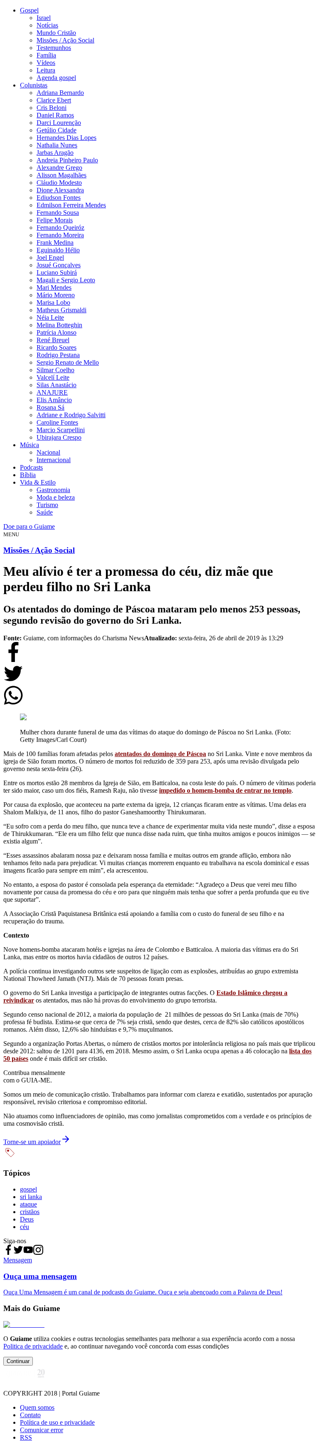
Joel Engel (50, 257)
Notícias (47, 25)
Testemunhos (54, 47)
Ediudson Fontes (59, 197)
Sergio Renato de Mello (68, 362)
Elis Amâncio (54, 399)
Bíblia (28, 474)
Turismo (47, 504)
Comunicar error (41, 1429)
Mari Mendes (54, 287)
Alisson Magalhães (61, 175)
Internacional (54, 459)
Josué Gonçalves (59, 265)
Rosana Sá (50, 407)
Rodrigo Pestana (58, 354)
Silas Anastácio (56, 384)
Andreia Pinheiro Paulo (67, 160)
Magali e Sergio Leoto (66, 280)
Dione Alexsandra (60, 190)
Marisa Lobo (53, 302)
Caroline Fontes (57, 422)
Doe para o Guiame (29, 526)
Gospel (29, 10)
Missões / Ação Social (65, 40)
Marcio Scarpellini (61, 429)
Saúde (45, 512)
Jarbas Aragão (55, 152)
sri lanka (31, 1196)
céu (24, 1226)
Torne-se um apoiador (32, 1141)
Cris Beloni (51, 107)
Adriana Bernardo (60, 92)
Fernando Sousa (58, 212)
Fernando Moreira (60, 235)
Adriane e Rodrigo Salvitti (71, 414)
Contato (30, 1414)
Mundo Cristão (56, 32)
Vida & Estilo (38, 482)
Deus (27, 1219)
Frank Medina (55, 242)
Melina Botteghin (59, 324)
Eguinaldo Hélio (58, 250)
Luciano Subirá (57, 272)
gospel (28, 1189)
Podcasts (31, 467)
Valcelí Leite (53, 377)
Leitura (46, 70)
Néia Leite (50, 317)
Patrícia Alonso (56, 332)
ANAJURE (52, 392)
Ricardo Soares (56, 347)
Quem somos (37, 1407)
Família (46, 55)
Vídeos (46, 62)
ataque (28, 1204)
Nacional (48, 452)
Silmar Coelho (55, 369)
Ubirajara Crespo (59, 437)
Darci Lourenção (59, 122)
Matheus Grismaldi (61, 309)
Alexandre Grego (59, 167)
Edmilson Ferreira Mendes (71, 205)
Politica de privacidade (33, 1346)
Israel (44, 17)
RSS (26, 1437)
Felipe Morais (55, 220)
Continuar (18, 1361)
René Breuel (53, 339)
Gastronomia (53, 489)
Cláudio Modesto (59, 182)
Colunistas (33, 85)
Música (29, 444)
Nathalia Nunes (57, 145)
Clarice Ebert (54, 100)
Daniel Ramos (55, 115)
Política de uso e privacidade (57, 1422)
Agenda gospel (56, 77)
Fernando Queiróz (60, 227)
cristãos (29, 1211)
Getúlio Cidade (56, 130)
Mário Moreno (56, 295)
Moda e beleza (56, 497)
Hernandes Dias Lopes (66, 137)
